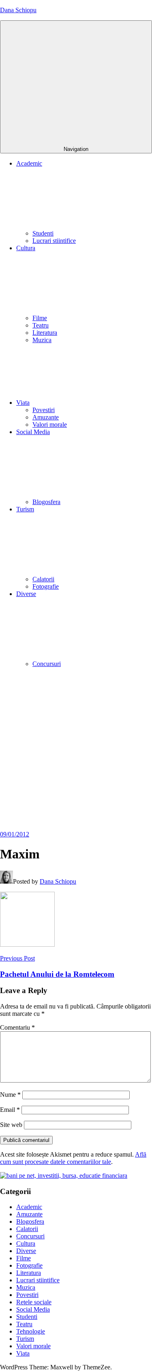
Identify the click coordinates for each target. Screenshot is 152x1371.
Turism (25, 1338)
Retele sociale (33, 1302)
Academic (29, 1206)
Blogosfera (46, 501)
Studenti (43, 233)
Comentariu (17, 1027)
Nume (10, 1094)
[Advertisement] (76, 750)
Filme (39, 317)
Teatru (40, 325)
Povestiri (43, 409)
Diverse (26, 1250)
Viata (23, 402)
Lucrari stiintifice (54, 240)
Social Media (33, 1309)
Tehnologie (30, 1331)
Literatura (44, 332)
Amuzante (45, 417)
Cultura (25, 1243)
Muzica (41, 339)
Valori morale (49, 424)
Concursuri (46, 663)
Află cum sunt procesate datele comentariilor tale (73, 1158)
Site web (11, 1124)
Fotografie (45, 586)
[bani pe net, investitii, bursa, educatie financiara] (63, 1175)
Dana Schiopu (18, 10)
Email (10, 1109)
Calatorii (43, 579)
